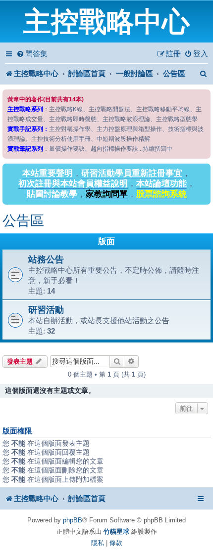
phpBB (72, 520)
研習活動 (46, 309)
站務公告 (46, 259)
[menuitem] (32, 53)
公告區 (23, 220)
